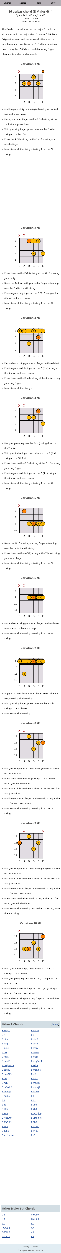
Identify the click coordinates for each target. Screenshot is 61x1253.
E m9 (4, 1078)
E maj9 (5, 1056)
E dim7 (34, 1039)
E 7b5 (34, 1104)
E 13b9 (5, 1130)
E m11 (34, 1078)
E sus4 (5, 1047)
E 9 (3, 1100)
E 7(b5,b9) (36, 1113)
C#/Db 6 (35, 1214)
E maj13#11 (8, 1065)
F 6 (32, 1223)
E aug (5, 1043)
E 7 (3, 1034)
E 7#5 (5, 1109)
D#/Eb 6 (35, 1218)
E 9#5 (5, 1126)
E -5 (33, 1135)
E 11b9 (34, 1130)
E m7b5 (35, 1091)
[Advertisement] (30, 192)
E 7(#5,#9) (7, 1122)
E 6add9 (6, 1069)
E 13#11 (35, 1126)
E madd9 (35, 1082)
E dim (5, 1039)
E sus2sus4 (7, 1135)
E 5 (32, 1034)
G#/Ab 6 (6, 1232)
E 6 (32, 1095)
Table (55, 1024)
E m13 (5, 1082)
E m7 (4, 1052)
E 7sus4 (35, 1052)
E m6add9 (7, 1087)
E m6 (33, 1074)
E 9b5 (34, 1122)
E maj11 (35, 1056)
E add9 (34, 1065)
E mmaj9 (6, 1091)
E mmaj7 (35, 1087)
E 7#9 (5, 1113)
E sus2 (34, 1043)
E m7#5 (6, 1095)
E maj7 (34, 1047)
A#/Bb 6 (6, 1236)
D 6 (3, 1218)
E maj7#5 (7, 1074)
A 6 (32, 1232)
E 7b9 (34, 1109)
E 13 (4, 1104)
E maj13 (6, 1061)
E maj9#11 (36, 1061)
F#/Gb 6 (6, 1227)
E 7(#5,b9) (36, 1117)
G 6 (33, 1227)
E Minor (35, 1030)
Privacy (26, 1247)
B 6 (32, 1236)
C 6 (3, 1214)
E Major (6, 1030)
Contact (35, 1247)
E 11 (33, 1100)
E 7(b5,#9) (7, 1117)
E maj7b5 (36, 1069)
